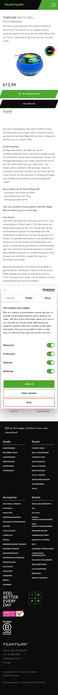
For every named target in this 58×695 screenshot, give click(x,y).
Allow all (29, 384)
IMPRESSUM (36, 573)
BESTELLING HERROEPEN (41, 504)
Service (36, 497)
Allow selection (29, 393)
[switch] (51, 354)
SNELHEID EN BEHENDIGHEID (14, 522)
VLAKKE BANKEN (38, 462)
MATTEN (6, 540)
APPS (34, 544)
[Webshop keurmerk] (29, 614)
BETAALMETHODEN (39, 564)
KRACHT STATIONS (39, 466)
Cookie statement (28, 682)
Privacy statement (11, 682)
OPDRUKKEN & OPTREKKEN (13, 558)
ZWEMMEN (7, 585)
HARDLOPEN (8, 571)
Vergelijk (7, 111)
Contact (7, 663)
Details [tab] (29, 298)
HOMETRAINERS (9, 448)
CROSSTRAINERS (9, 457)
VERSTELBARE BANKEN (41, 480)
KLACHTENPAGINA (39, 569)
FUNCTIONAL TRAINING (12, 504)
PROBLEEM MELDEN (39, 531)
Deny (29, 402)
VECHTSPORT (8, 567)
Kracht (36, 442)
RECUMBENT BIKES (10, 453)
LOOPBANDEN (8, 471)
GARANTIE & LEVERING (41, 540)
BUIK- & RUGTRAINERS (40, 453)
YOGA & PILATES (9, 531)
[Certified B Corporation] (29, 628)
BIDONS (6, 580)
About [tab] (47, 298)
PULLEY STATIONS (38, 475)
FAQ (33, 508)
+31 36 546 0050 (11, 654)
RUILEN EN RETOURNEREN (42, 560)
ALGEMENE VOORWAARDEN (43, 549)
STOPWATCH (7, 508)
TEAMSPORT (7, 576)
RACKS (34, 489)
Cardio (7, 442)
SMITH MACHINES (38, 471)
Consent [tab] (10, 298)
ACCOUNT (36, 513)
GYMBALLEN (8, 535)
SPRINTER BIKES (9, 462)
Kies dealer (29, 104)
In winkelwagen (31, 94)
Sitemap (41, 682)
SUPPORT (6, 526)
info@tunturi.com (12, 659)
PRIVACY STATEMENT (40, 578)
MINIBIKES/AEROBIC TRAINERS (14, 544)
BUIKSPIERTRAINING (10, 553)
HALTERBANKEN (38, 484)
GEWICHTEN (7, 513)
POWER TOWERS (38, 448)
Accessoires (10, 497)
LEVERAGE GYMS (38, 457)
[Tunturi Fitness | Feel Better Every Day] (14, 3)
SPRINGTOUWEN (9, 562)
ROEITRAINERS (8, 466)
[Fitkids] (50, 51)
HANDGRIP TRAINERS (11, 549)
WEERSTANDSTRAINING (12, 517)
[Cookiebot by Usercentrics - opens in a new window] (42, 290)
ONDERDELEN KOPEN (40, 535)
